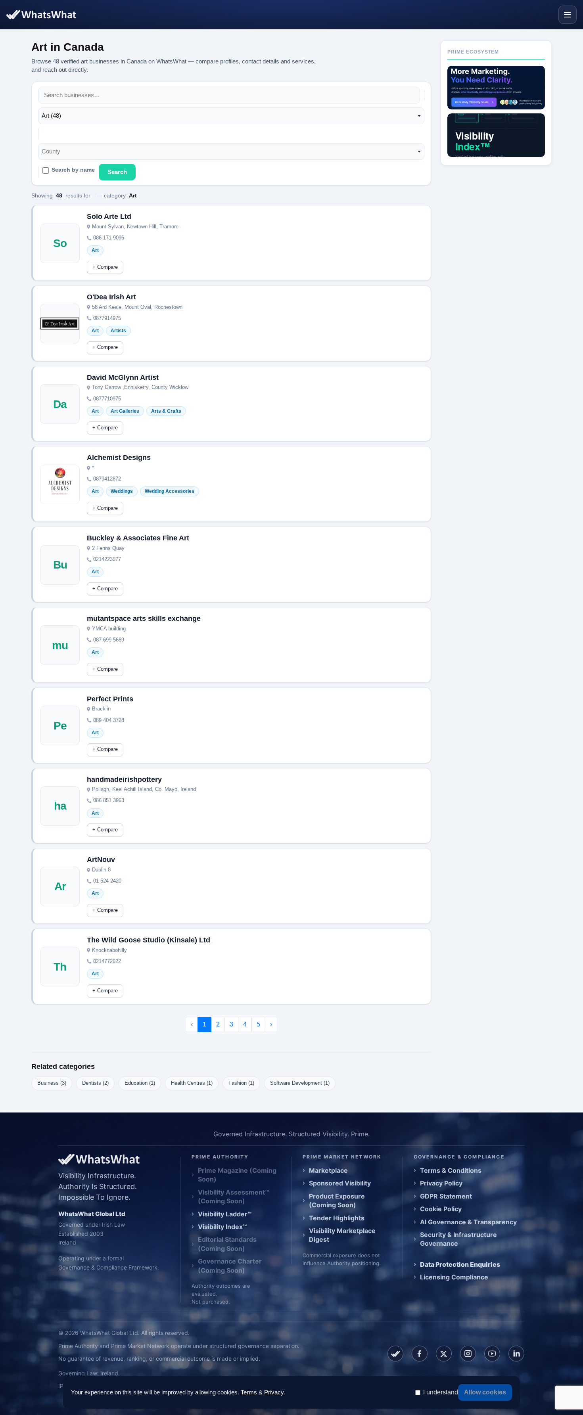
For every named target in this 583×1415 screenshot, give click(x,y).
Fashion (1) (241, 1083)
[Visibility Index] (496, 135)
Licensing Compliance (454, 1277)
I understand (440, 1392)
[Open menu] (567, 15)
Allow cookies (485, 1392)
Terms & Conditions (450, 1170)
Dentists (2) (95, 1083)
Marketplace (328, 1170)
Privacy (274, 1392)
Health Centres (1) (192, 1083)
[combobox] (231, 115)
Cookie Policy (441, 1209)
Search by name (73, 170)
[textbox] (53, 151)
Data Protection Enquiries (460, 1264)
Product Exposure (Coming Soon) (337, 1200)
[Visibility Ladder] (496, 87)
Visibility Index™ (222, 1227)
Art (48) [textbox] (51, 115)
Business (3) (51, 1083)
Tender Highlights (336, 1218)
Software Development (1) (300, 1083)
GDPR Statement (446, 1196)
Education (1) (140, 1083)
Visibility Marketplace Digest (342, 1235)
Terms (249, 1392)
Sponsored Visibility (340, 1183)
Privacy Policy (441, 1183)
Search (117, 171)
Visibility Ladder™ (224, 1214)
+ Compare (105, 267)
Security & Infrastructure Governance (458, 1239)
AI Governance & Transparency (468, 1222)
